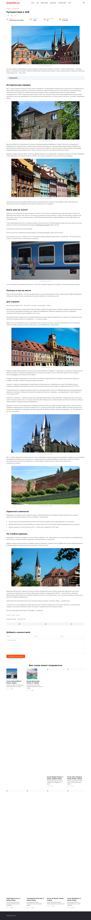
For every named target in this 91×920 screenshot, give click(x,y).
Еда (37, 2)
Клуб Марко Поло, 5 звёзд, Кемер (13, 899)
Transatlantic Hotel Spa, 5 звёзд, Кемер (35, 899)
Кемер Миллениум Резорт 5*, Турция (33, 682)
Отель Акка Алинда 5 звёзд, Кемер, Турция (74, 777)
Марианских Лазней (43, 225)
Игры (32, 2)
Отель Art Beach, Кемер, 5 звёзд (55, 899)
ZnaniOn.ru (13, 2)
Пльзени (14, 374)
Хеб (14, 615)
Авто (69, 2)
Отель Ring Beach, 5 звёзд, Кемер (74, 899)
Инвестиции (44, 2)
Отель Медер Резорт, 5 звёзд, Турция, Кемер (55, 777)
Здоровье (53, 2)
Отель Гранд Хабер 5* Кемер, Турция (13, 682)
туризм (9, 615)
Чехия (18, 615)
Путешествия (62, 2)
